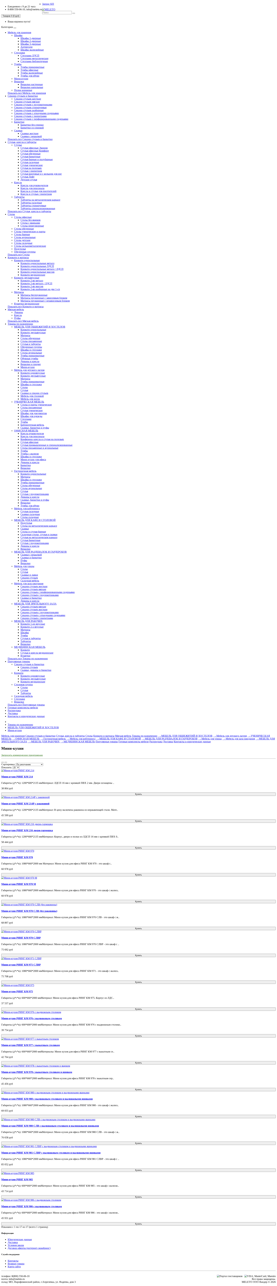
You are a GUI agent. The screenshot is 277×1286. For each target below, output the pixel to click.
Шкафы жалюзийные (32, 49)
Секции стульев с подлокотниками (33, 104)
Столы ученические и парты (29, 231)
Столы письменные (31, 341)
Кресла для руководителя (34, 185)
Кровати (25, 650)
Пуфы (17, 318)
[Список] (2, 762)
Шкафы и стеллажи (31, 349)
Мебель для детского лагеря (29, 370)
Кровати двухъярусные (26, 277)
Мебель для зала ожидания (28, 583)
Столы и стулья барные (33, 531)
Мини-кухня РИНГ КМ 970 (17, 857)
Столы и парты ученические (36, 404)
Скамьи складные (30, 514)
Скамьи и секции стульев (34, 393)
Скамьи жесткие (29, 133)
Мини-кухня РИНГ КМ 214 (17, 776)
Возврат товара (16, 1263)
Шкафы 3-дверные (31, 44)
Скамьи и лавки (29, 575)
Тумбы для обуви (30, 75)
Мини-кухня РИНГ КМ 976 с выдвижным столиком (31, 1018)
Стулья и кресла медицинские (37, 652)
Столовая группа (23, 684)
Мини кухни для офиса (33, 459)
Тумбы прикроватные (32, 67)
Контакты (13, 1260)
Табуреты (19, 197)
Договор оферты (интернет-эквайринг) (29, 1248)
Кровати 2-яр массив (32, 286)
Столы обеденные (24, 228)
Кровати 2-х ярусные (32, 626)
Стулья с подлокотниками (35, 494)
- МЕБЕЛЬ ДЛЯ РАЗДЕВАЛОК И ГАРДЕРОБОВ (169, 738)
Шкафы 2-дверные (31, 41)
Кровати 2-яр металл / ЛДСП (36, 283)
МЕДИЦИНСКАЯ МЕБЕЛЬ (29, 647)
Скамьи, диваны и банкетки (36, 670)
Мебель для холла (30, 399)
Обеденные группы (25, 251)
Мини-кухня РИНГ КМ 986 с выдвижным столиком (31, 1206)
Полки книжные (23, 90)
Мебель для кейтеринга (27, 508)
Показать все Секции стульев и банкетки (30, 139)
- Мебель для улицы (210, 738)
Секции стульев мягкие (27, 101)
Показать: (6, 767)
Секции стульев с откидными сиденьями (36, 113)
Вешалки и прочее (31, 364)
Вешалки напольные (32, 87)
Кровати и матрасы (18, 257)
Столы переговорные (32, 225)
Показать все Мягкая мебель (23, 321)
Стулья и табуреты (31, 344)
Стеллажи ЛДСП (30, 55)
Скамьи (18, 130)
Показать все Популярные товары (26, 704)
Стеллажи (19, 52)
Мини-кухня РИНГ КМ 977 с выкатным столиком (30, 1045)
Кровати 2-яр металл (32, 280)
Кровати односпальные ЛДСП (37, 266)
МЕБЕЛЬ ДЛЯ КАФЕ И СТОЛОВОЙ (35, 520)
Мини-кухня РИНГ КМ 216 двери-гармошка (27, 830)
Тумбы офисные (29, 70)
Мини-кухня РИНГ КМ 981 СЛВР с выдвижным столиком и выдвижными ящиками (51, 1152)
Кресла (18, 182)
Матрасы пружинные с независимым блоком (45, 300)
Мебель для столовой (32, 396)
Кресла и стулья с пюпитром (36, 194)
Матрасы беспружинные (34, 295)
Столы (11, 214)
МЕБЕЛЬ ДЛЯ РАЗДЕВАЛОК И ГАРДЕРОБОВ (40, 551)
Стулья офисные (29, 442)
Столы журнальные (25, 237)
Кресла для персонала (32, 188)
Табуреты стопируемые (33, 205)
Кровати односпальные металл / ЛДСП (42, 269)
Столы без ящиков (31, 220)
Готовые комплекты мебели (23, 707)
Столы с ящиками (30, 223)
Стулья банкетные (30, 156)
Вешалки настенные (32, 84)
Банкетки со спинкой (32, 127)
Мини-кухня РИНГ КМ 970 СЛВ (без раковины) (29, 911)
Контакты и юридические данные (26, 716)
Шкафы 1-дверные (31, 38)
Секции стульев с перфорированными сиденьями (41, 119)
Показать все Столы (19, 254)
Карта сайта (14, 1266)
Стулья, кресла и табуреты (22, 142)
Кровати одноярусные (33, 373)
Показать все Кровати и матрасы (26, 306)
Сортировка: (8, 764)
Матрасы (19, 292)
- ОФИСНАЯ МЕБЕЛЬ (25, 738)
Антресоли (27, 47)
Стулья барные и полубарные (37, 159)
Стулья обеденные (31, 153)
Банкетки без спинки (32, 124)
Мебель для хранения (19, 32)
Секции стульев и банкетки (23, 96)
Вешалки (19, 81)
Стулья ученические (32, 165)
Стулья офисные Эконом (34, 148)
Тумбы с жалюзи (30, 453)
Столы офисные (23, 217)
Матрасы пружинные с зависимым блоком (44, 298)
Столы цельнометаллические (30, 246)
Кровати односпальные (27, 260)
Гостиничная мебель (25, 471)
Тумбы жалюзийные (32, 72)
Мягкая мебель (16, 309)
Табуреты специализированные (38, 208)
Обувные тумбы (29, 358)
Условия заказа (16, 1245)
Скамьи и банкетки (31, 557)
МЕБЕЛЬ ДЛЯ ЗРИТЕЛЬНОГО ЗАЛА (35, 603)
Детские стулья (29, 179)
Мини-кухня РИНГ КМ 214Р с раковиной (25, 803)
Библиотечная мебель (32, 424)
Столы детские (22, 240)
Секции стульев (29, 577)
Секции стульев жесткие (27, 98)
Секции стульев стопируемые (30, 107)
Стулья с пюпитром (31, 171)
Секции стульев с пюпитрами (30, 116)
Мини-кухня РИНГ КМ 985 (17, 1179)
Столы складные (23, 243)
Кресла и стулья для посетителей (38, 191)
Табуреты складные (31, 202)
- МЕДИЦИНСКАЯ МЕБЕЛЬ (77, 741)
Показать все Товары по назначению (28, 658)
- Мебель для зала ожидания (238, 738)
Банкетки (19, 122)
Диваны (18, 312)
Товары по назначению (20, 324)
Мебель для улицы (24, 566)
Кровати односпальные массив (38, 272)
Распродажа (14, 710)
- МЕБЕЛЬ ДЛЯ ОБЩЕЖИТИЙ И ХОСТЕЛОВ (185, 735)
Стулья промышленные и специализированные (46, 445)
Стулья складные (30, 162)
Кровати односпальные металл (37, 263)
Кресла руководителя (32, 433)
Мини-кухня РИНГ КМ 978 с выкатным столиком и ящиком (36, 1072)
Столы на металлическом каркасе (39, 525)
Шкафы (18, 35)
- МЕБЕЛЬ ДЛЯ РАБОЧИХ (44, 741)
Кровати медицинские (33, 274)
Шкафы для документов (34, 413)
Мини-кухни (21, 78)
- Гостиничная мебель (53, 738)
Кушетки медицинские (26, 303)
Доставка (13, 713)
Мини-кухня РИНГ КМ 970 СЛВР (21, 937)
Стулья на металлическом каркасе (39, 537)
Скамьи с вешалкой (31, 136)
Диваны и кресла (30, 361)
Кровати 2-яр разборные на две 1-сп (40, 289)
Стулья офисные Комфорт (35, 150)
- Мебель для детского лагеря (230, 735)
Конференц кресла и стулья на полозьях (42, 439)
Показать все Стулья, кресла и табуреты (29, 211)
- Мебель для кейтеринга (80, 738)
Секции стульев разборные (29, 110)
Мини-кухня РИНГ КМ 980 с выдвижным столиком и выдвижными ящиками (47, 1098)
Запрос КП (48, 4)
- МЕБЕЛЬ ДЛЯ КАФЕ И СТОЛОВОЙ (118, 738)
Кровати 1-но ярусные (33, 624)
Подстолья (20, 248)
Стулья (18, 145)
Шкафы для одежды (31, 416)
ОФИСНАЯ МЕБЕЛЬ (26, 430)
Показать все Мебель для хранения (27, 93)
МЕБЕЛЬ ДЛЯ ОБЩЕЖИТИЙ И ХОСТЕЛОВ (39, 326)
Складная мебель (30, 580)
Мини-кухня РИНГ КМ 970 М (18, 884)
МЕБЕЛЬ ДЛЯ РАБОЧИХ (28, 621)
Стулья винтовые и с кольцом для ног (41, 173)
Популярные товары (19, 661)
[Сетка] (5, 762)
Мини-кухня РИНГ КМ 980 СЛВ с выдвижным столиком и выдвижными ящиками (50, 1125)
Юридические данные (20, 1239)
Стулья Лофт (27, 176)
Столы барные (22, 234)
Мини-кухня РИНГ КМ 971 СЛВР (21, 964)
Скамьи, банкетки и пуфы (35, 427)
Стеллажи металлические (34, 58)
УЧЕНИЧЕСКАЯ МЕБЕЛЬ (29, 401)
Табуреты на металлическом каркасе (40, 199)
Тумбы (17, 64)
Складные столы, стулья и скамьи (39, 534)
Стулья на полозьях (31, 168)
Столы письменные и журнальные (39, 448)
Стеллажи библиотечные (34, 61)
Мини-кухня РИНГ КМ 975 (17, 991)
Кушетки (25, 655)
